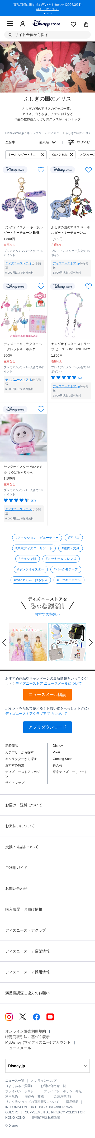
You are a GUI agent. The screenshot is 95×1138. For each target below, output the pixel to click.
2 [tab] (49, 14)
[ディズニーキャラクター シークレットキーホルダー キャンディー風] (24, 315)
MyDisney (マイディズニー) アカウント (38, 1042)
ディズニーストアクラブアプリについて (36, 714)
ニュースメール (18, 1048)
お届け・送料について (23, 805)
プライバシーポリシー (21, 1091)
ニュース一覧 (14, 1080)
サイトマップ (14, 783)
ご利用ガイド (16, 867)
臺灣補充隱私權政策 (46, 1117)
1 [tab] (46, 14)
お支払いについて (20, 826)
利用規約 (11, 1096)
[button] (4, 642)
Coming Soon (63, 759)
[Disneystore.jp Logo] (45, 23)
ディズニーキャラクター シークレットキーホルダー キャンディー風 (23, 347)
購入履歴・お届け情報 (23, 909)
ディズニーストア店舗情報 (27, 951)
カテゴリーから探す (19, 752)
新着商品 (11, 746)
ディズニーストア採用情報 (27, 972)
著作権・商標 (34, 1096)
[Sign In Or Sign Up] (22, 24)
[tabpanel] (47, 8)
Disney (58, 746)
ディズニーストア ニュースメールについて (49, 683)
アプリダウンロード (47, 727)
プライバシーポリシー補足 (63, 1091)
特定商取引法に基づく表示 (27, 1037)
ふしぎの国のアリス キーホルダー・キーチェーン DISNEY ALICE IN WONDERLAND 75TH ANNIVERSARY (70, 230)
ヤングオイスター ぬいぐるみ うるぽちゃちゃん (23, 469)
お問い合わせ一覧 (53, 1086)
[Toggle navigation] (10, 24)
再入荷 (57, 765)
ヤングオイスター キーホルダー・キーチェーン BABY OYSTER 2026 (23, 230)
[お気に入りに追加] (41, 169)
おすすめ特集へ (47, 614)
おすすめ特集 (14, 765)
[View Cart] (86, 25)
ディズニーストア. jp (18, 263)
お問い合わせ (16, 888)
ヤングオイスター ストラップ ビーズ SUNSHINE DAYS (71, 346)
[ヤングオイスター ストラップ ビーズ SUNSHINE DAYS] (71, 315)
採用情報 (72, 1102)
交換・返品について (22, 847)
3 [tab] (53, 14)
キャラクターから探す (21, 759)
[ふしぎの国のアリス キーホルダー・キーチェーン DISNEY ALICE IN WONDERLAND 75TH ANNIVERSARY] (71, 198)
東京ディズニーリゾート (70, 772)
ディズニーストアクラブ (25, 930)
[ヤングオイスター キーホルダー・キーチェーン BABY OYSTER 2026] (24, 198)
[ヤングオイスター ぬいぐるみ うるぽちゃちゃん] (24, 438)
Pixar (56, 752)
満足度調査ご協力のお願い (27, 993)
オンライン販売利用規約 (25, 1031)
